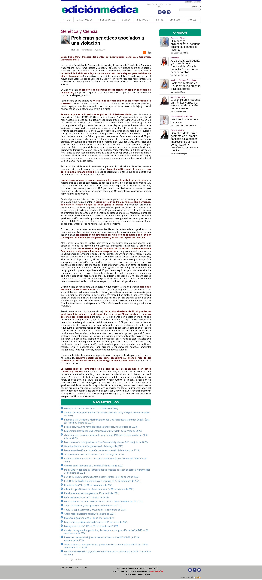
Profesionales (107, 20)
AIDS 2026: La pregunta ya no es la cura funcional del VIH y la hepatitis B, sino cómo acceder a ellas (185, 66)
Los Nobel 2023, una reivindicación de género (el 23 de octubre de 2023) (100, 426)
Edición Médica (100, 9)
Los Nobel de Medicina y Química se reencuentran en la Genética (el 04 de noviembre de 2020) (107, 553)
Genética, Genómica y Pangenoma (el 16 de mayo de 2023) (93, 446)
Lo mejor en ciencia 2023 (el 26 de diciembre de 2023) (91, 408)
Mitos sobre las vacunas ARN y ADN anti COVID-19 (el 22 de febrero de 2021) (103, 501)
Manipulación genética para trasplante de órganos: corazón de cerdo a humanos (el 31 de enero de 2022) (107, 471)
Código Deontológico (138, 574)
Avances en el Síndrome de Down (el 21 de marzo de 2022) (93, 465)
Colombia (197, 2)
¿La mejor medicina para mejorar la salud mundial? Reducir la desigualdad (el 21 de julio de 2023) (106, 436)
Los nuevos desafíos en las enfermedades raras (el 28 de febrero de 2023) (101, 450)
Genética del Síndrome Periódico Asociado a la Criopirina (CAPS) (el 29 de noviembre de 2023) (106, 414)
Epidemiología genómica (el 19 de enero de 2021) (89, 517)
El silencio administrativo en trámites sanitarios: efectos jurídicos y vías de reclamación (185, 104)
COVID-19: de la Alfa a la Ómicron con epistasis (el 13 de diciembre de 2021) (102, 480)
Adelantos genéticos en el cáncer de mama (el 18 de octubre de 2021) (99, 489)
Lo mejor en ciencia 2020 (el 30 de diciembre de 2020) (91, 526)
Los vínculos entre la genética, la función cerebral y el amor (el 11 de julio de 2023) (106, 442)
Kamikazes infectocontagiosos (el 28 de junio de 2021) (91, 493)
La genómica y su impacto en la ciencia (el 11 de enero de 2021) (96, 522)
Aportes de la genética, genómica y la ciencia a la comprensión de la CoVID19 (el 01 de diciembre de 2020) (106, 532)
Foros (159, 20)
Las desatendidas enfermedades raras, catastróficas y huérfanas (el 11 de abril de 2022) (105, 460)
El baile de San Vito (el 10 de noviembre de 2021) (88, 485)
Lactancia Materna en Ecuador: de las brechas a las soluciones (185, 86)
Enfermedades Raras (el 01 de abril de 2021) (86, 497)
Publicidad (140, 568)
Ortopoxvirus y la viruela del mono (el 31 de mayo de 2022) (94, 454)
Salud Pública (84, 20)
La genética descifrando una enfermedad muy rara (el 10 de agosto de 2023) (103, 430)
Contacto (153, 568)
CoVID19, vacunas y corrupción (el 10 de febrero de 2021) (93, 505)
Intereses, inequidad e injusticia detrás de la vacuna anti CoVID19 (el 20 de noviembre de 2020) (101, 539)
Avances (191, 20)
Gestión (126, 20)
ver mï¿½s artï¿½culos (74, 559)
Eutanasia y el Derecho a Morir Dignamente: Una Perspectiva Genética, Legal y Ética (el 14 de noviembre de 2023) (107, 421)
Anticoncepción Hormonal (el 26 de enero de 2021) (89, 513)
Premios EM (143, 20)
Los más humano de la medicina (185, 121)
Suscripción (156, 571)
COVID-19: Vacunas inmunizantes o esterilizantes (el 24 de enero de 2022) (101, 476)
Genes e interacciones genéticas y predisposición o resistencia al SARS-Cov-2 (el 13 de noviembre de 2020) (106, 546)
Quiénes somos (125, 568)
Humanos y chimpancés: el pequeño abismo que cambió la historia (185, 45)
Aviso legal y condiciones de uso (130, 571)
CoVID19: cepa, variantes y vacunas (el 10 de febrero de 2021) (95, 509)
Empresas (175, 20)
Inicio (67, 20)
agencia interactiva (186, 577)
